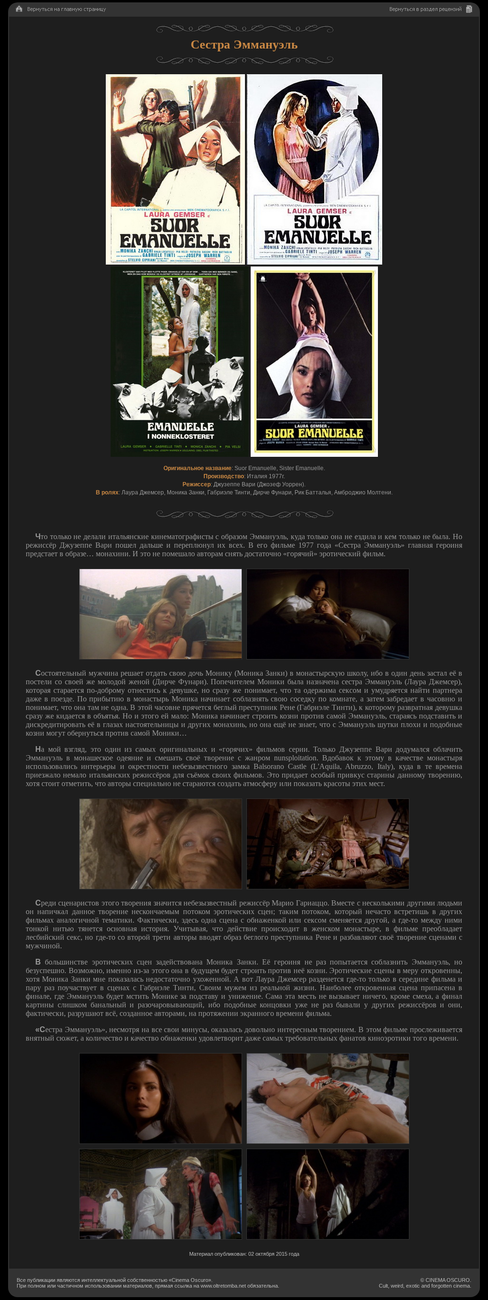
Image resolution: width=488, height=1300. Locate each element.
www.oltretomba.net (223, 1286)
